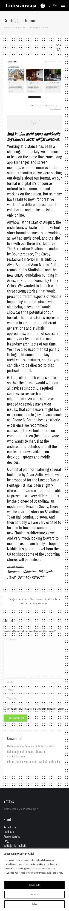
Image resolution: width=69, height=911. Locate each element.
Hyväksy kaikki (35, 885)
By (51, 599)
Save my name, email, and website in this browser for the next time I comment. (36, 709)
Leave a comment (40, 603)
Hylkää (34, 904)
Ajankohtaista (12, 836)
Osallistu (9, 832)
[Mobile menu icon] (63, 5)
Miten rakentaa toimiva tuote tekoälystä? (31, 746)
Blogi (32, 599)
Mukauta (34, 894)
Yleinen (39, 599)
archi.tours (24, 599)
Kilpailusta (10, 827)
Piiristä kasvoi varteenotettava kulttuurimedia (33, 762)
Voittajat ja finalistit (15, 845)
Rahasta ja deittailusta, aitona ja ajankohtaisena (26, 754)
